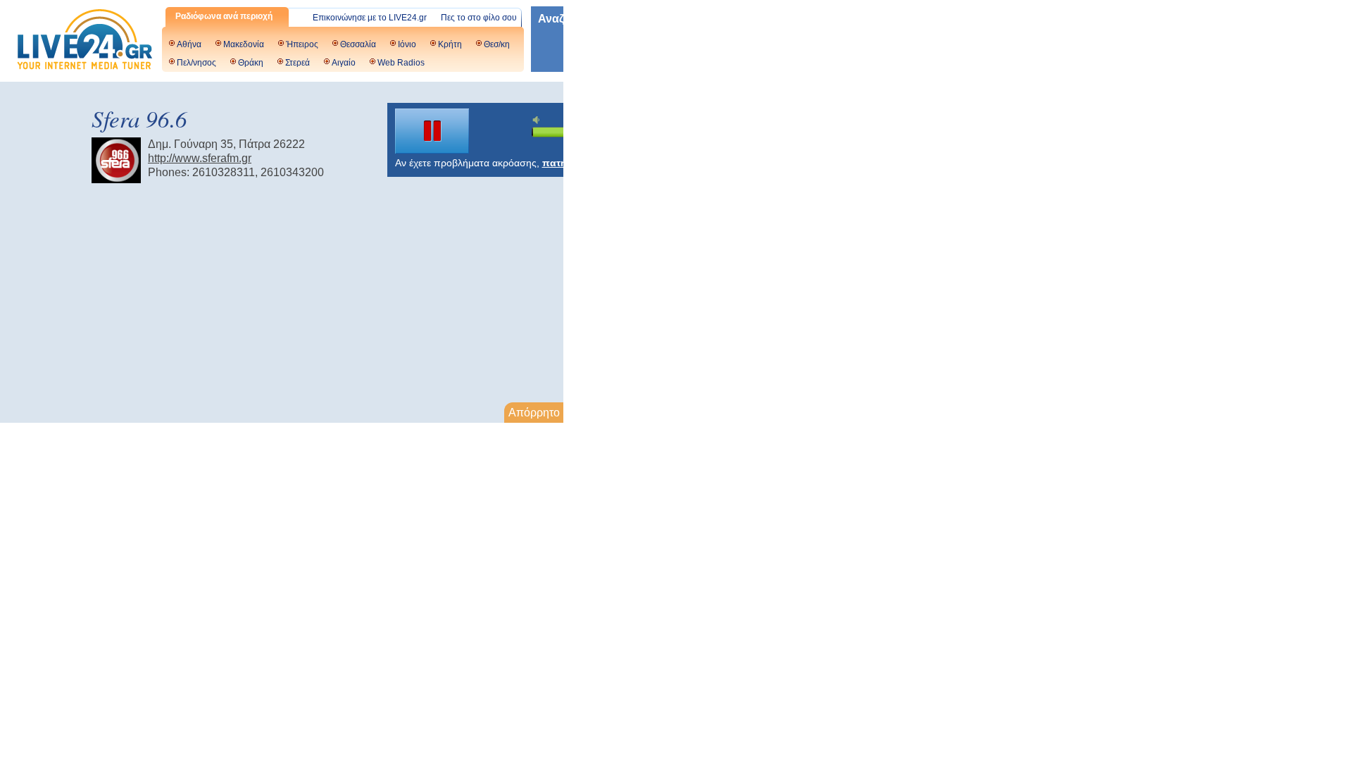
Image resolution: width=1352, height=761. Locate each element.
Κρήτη (450, 44)
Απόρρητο (534, 413)
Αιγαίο (344, 63)
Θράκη (250, 63)
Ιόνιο (407, 44)
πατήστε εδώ (573, 162)
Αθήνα (189, 44)
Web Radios (401, 63)
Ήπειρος (302, 44)
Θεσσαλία (358, 44)
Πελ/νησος (196, 63)
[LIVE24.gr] (84, 41)
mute (538, 120)
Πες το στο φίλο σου (479, 18)
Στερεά (297, 63)
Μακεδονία (243, 44)
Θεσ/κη (497, 44)
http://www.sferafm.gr (199, 158)
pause (432, 131)
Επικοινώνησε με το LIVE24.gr (370, 18)
